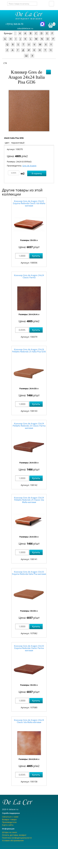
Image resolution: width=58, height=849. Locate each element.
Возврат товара (9, 819)
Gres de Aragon (29, 165)
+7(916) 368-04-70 (14, 24)
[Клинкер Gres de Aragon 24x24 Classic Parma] (29, 298)
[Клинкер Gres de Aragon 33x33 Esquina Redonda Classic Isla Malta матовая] (29, 224)
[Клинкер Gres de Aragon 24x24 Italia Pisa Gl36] (29, 110)
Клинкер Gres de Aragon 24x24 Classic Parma (29, 276)
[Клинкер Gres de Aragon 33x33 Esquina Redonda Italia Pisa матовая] (29, 595)
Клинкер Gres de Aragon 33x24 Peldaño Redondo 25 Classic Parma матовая (29, 425)
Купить (36, 255)
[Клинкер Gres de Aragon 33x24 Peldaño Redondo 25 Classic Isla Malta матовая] (29, 521)
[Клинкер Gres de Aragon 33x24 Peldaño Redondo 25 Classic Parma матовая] (29, 447)
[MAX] (42, 24)
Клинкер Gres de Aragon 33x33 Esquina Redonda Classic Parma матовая (29, 648)
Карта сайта (7, 825)
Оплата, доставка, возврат (14, 835)
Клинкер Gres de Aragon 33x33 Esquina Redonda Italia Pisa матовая (29, 572)
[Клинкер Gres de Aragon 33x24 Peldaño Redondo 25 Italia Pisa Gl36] (29, 372)
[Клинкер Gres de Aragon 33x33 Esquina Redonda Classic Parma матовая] (29, 669)
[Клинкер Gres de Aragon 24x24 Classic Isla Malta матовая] (29, 743)
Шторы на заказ (9, 832)
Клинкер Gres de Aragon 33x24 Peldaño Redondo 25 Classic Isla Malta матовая (29, 499)
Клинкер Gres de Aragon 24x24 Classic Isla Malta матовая (29, 721)
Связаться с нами (10, 816)
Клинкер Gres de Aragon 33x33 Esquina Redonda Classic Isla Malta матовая (29, 203)
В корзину (37, 173)
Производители (9, 822)
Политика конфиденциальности (17, 837)
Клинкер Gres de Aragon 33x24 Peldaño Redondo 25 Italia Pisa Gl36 (29, 350)
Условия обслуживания (13, 840)
